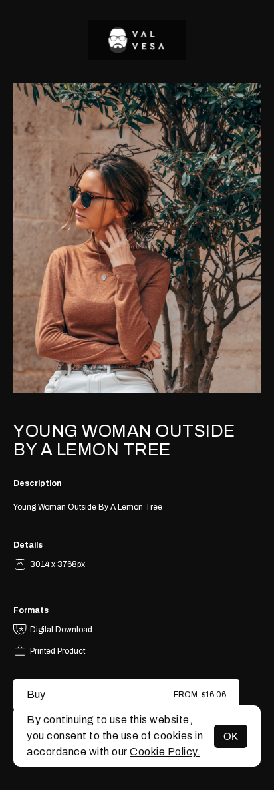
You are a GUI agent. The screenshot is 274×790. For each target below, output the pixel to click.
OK (230, 736)
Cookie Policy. (165, 751)
